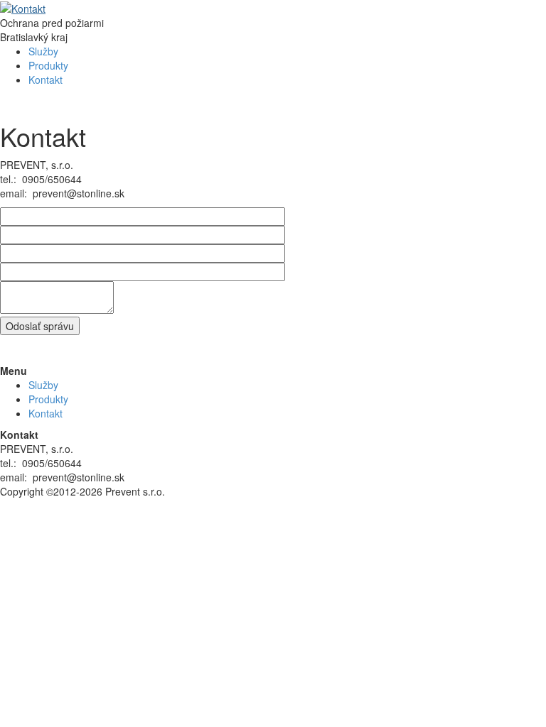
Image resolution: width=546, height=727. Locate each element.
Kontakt (45, 79)
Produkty (48, 65)
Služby (43, 51)
